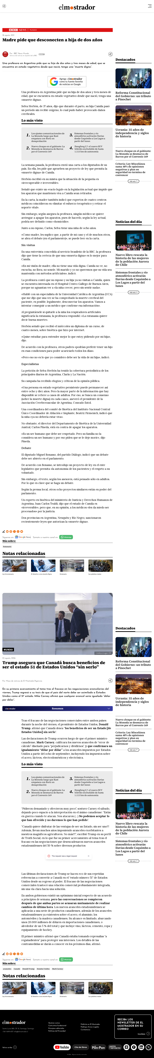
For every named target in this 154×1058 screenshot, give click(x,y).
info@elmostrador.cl (21, 1031)
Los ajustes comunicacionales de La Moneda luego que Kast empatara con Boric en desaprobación (47, 137)
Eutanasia (7, 547)
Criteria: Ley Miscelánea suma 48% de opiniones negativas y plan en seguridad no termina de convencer (130, 169)
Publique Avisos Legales (90, 1026)
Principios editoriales (56, 1028)
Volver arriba (7, 1047)
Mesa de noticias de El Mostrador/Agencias (24, 680)
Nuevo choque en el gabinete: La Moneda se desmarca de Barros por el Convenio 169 (48, 149)
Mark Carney (57, 969)
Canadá (17, 969)
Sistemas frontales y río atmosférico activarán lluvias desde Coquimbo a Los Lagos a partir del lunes (89, 137)
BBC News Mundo (21, 53)
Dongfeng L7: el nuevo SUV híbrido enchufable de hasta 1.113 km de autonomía (89, 149)
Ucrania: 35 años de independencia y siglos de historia (132, 133)
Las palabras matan (94, 574)
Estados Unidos (43, 969)
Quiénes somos (54, 1022)
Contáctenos (85, 1029)
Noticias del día (129, 221)
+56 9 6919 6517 (7, 1031)
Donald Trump (28, 969)
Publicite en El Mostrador (90, 1024)
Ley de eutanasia (8, 574)
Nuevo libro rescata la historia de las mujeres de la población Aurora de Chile (132, 260)
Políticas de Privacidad (56, 1030)
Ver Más (41, 54)
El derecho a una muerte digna (41, 574)
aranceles (7, 969)
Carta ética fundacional (57, 1025)
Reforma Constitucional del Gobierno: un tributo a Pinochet (133, 96)
